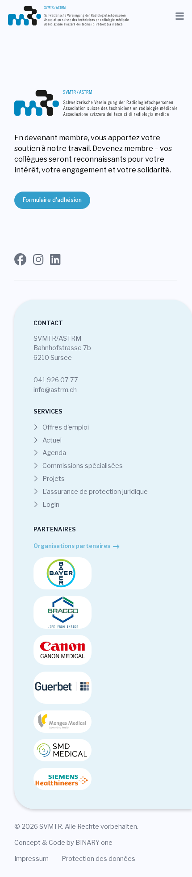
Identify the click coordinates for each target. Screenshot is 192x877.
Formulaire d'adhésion (52, 199)
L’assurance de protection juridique (94, 492)
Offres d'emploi (65, 427)
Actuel (51, 440)
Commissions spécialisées (82, 466)
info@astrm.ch (55, 390)
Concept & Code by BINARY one (63, 843)
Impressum (31, 859)
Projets (53, 479)
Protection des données (98, 859)
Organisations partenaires (71, 546)
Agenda (53, 453)
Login (50, 505)
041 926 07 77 (55, 380)
